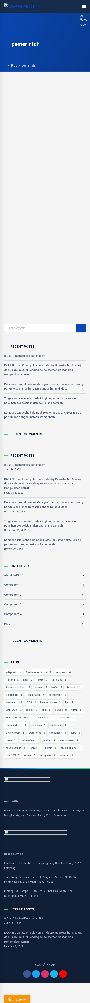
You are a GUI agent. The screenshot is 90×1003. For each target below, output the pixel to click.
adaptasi (13, 672)
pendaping (14, 694)
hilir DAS (13, 755)
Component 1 (13, 584)
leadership (58, 725)
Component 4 (13, 614)
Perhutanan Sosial (38, 672)
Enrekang (59, 679)
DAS (31, 702)
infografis (47, 755)
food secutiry (15, 747)
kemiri (50, 747)
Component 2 (13, 594)
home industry (16, 725)
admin (22, 182)
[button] (81, 20)
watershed (37, 732)
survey (61, 710)
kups (75, 732)
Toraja (41, 679)
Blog (14, 65)
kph (69, 702)
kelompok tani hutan (19, 717)
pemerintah (57, 694)
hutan (76, 710)
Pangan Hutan (50, 702)
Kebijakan (63, 672)
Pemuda (73, 687)
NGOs (56, 687)
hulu (46, 710)
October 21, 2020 (27, 301)
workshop (13, 710)
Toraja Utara (35, 694)
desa (10, 740)
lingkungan (57, 732)
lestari (35, 747)
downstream (15, 732)
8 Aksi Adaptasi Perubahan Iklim (24, 355)
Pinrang (12, 679)
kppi (27, 679)
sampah (66, 755)
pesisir (31, 710)
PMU (7, 623)
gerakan (48, 740)
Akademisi (14, 702)
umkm (29, 755)
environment (69, 740)
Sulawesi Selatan (18, 687)
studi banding (70, 747)
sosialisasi (46, 717)
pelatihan (38, 725)
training (41, 687)
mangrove (66, 717)
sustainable (29, 740)
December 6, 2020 (27, 186)
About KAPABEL (14, 575)
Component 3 (13, 604)
